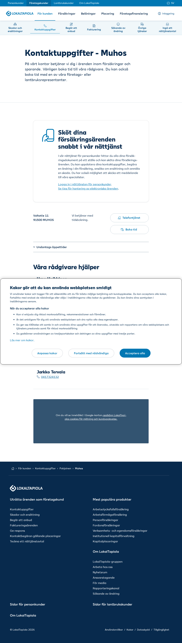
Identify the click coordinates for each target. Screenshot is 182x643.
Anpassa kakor (47, 353)
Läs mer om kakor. (22, 340)
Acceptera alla (135, 353)
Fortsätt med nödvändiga (91, 353)
